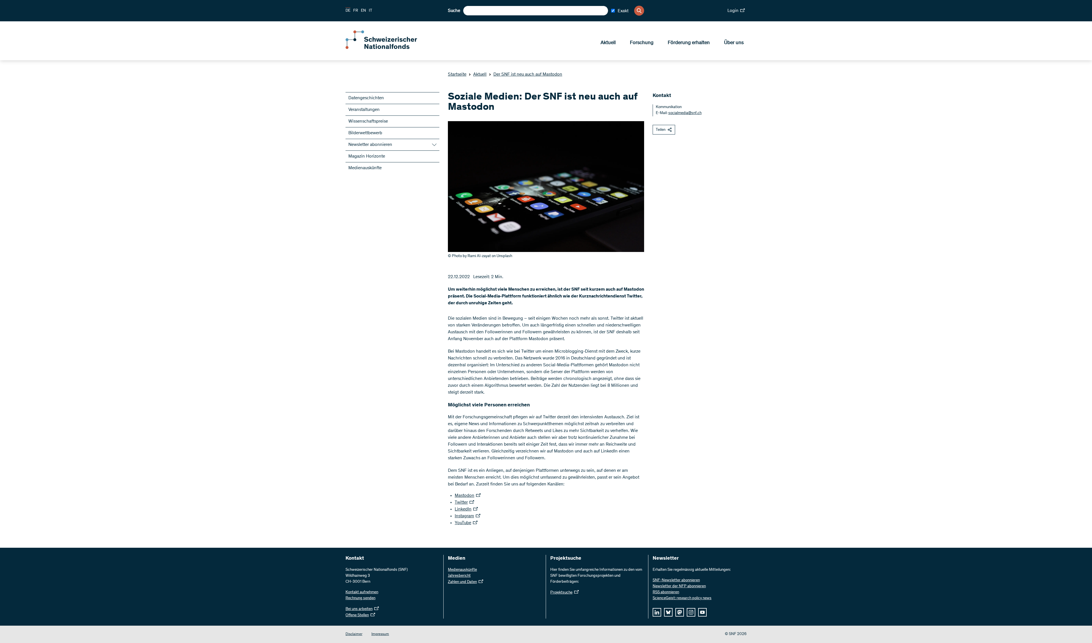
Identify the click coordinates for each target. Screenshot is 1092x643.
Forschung (641, 43)
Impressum (380, 634)
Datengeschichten (366, 98)
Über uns (734, 43)
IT (370, 11)
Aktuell (608, 43)
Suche (454, 11)
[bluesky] (668, 612)
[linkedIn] (657, 612)
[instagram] (691, 612)
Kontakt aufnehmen (362, 592)
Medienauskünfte (365, 168)
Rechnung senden (360, 598)
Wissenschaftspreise (368, 121)
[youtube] (702, 612)
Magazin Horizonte (366, 156)
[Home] (387, 48)
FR (355, 11)
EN (363, 11)
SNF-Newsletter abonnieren (676, 580)
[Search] (639, 11)
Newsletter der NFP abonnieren (679, 586)
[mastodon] (679, 612)
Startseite (457, 74)
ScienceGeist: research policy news (682, 598)
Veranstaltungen (364, 109)
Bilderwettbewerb (365, 133)
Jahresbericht (459, 576)
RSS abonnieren (666, 592)
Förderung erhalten (689, 43)
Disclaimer (354, 634)
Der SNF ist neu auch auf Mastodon (527, 74)
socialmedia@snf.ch (685, 113)
